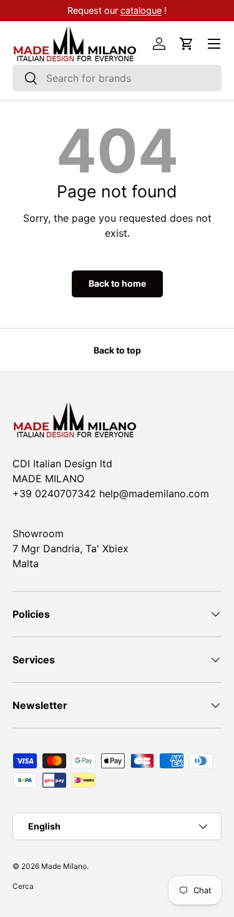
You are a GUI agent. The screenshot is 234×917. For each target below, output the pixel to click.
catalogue (141, 10)
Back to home (117, 283)
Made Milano (64, 866)
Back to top (117, 350)
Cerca (23, 886)
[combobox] (117, 78)
